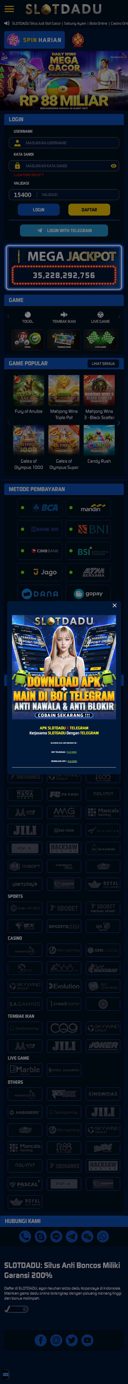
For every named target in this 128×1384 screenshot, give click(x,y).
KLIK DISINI (71, 752)
